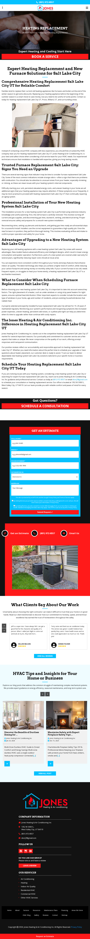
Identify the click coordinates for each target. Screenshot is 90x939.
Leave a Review (29, 865)
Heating (42, 33)
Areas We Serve (77, 910)
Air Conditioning (27, 879)
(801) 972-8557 (46, 2)
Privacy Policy (53, 497)
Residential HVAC (28, 890)
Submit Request (44, 512)
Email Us (74, 533)
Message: (15, 483)
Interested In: (17, 472)
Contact (55, 915)
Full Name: (16, 438)
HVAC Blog (26, 915)
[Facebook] (21, 851)
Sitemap (64, 915)
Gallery (36, 915)
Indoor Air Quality (28, 886)
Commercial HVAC (28, 894)
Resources (36, 910)
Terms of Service (65, 497)
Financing (64, 910)
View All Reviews (45, 656)
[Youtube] (30, 851)
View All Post (45, 773)
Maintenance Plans (51, 910)
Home (9, 910)
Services (33, 33)
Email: (14, 450)
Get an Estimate (19, 533)
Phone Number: (18, 461)
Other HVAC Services (29, 897)
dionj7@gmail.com (80, 379)
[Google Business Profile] (25, 851)
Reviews (46, 915)
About (17, 910)
